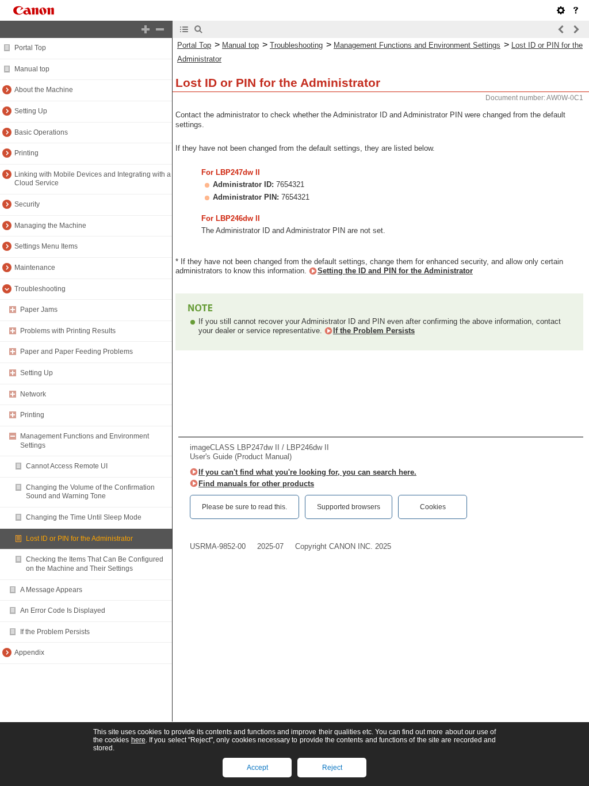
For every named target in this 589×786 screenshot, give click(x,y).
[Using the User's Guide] (575, 10)
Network (33, 394)
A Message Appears (51, 590)
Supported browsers (348, 507)
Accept (257, 768)
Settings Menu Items (46, 246)
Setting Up (30, 111)
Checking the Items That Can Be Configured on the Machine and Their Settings (94, 564)
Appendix (29, 652)
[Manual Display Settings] (560, 10)
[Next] (575, 29)
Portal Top (30, 48)
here (138, 740)
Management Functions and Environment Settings (417, 45)
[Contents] (184, 29)
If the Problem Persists (55, 632)
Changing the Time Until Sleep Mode (83, 517)
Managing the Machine (50, 226)
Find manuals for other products (256, 483)
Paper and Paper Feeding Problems (76, 352)
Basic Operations (41, 132)
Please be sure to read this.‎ (244, 507)
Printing (26, 153)
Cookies (433, 507)
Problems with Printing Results (68, 331)
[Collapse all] (160, 29)
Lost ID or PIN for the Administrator (79, 539)
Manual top (31, 69)
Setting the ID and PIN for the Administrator (395, 270)
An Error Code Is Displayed (62, 610)
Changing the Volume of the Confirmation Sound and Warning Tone (90, 492)
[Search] (198, 29)
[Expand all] (145, 29)
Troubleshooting (40, 289)
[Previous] (561, 29)
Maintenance (34, 268)
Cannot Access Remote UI (67, 466)
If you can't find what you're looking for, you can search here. (307, 472)
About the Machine (43, 90)
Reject (332, 768)
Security (27, 204)
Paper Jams (39, 310)
